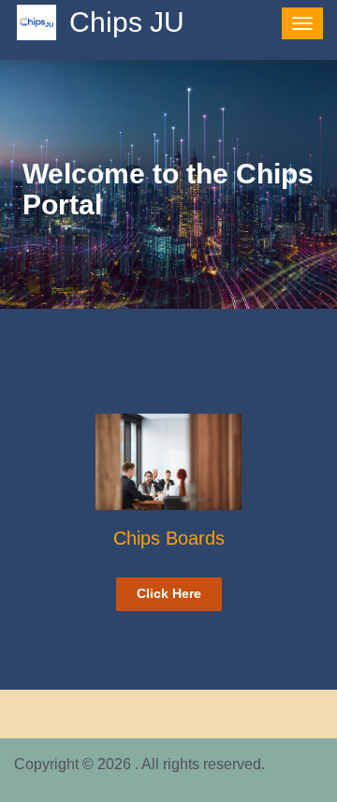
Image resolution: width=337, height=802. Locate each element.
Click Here (169, 593)
